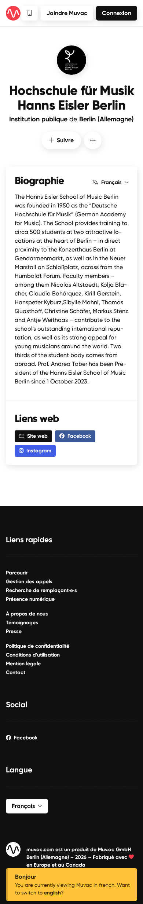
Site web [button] (37, 436)
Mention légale (23, 664)
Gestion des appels (29, 581)
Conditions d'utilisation (33, 655)
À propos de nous (27, 614)
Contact (15, 672)
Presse (14, 631)
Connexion (116, 13)
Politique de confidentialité (37, 646)
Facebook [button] (79, 436)
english (52, 893)
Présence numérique (30, 599)
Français (111, 182)
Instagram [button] (38, 451)
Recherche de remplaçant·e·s (41, 590)
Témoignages (22, 623)
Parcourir (16, 573)
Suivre (65, 140)
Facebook (25, 738)
